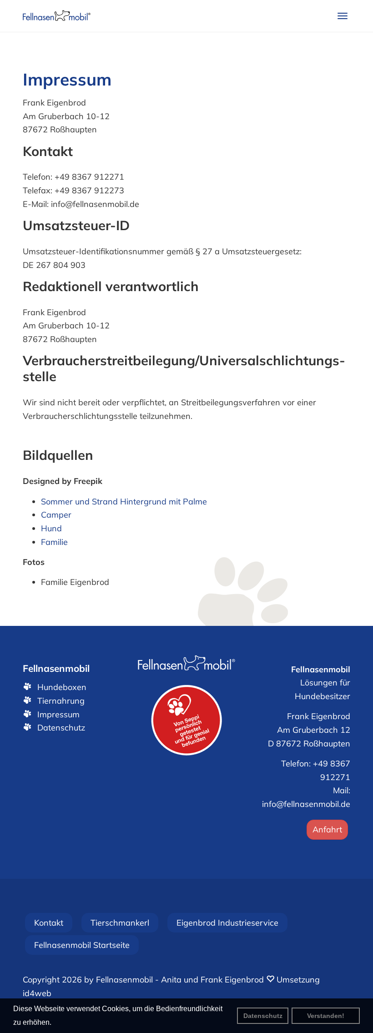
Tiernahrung (61, 700)
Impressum (58, 714)
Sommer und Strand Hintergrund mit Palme (124, 501)
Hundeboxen (61, 687)
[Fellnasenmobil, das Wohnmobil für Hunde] (57, 16)
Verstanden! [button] (325, 1015)
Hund (51, 528)
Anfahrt (327, 829)
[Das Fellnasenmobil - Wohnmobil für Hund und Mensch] (186, 663)
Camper (56, 514)
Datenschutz (262, 1015)
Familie (54, 542)
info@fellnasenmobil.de (306, 804)
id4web (37, 993)
